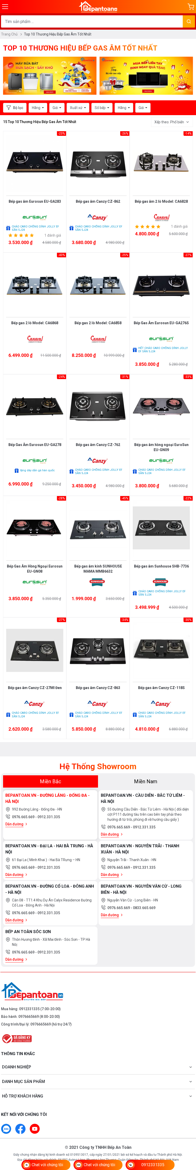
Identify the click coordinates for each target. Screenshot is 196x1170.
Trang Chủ (9, 34)
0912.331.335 (49, 817)
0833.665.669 (144, 908)
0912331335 (29, 1009)
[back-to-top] (186, 1138)
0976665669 (28, 1017)
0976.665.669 (23, 817)
